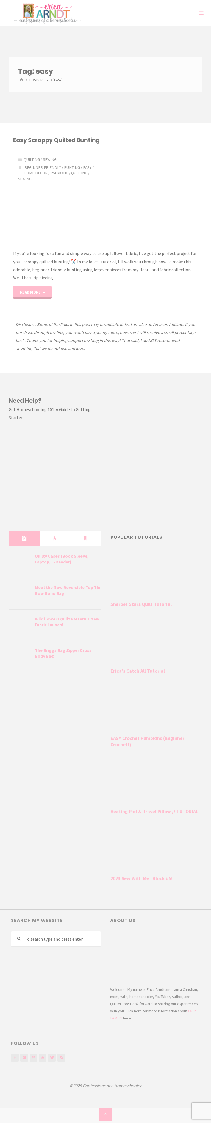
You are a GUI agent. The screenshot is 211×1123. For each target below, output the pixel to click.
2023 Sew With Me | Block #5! (141, 878)
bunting (72, 167)
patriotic (59, 172)
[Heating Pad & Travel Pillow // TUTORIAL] (156, 782)
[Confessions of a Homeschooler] (46, 13)
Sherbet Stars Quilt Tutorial (141, 604)
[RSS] (61, 1058)
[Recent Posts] (24, 538)
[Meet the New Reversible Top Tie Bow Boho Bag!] (20, 594)
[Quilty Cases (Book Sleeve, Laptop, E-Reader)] (20, 563)
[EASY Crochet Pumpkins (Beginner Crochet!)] (156, 709)
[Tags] (85, 538)
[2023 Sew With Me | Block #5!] (156, 849)
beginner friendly (42, 167)
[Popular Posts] (55, 538)
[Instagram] (24, 1058)
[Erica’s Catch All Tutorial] (156, 642)
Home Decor (36, 172)
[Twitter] (52, 1058)
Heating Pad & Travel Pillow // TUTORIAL (154, 812)
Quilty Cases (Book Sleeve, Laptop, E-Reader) (62, 559)
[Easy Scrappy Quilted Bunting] (152, 197)
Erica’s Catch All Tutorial (137, 671)
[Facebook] (15, 1058)
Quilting (79, 172)
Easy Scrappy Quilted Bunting (56, 140)
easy (87, 167)
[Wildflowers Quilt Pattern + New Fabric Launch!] (20, 626)
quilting (32, 159)
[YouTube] (43, 1058)
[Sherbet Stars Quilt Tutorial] (156, 575)
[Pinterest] (33, 1058)
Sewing (50, 159)
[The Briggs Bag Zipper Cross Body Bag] (20, 657)
